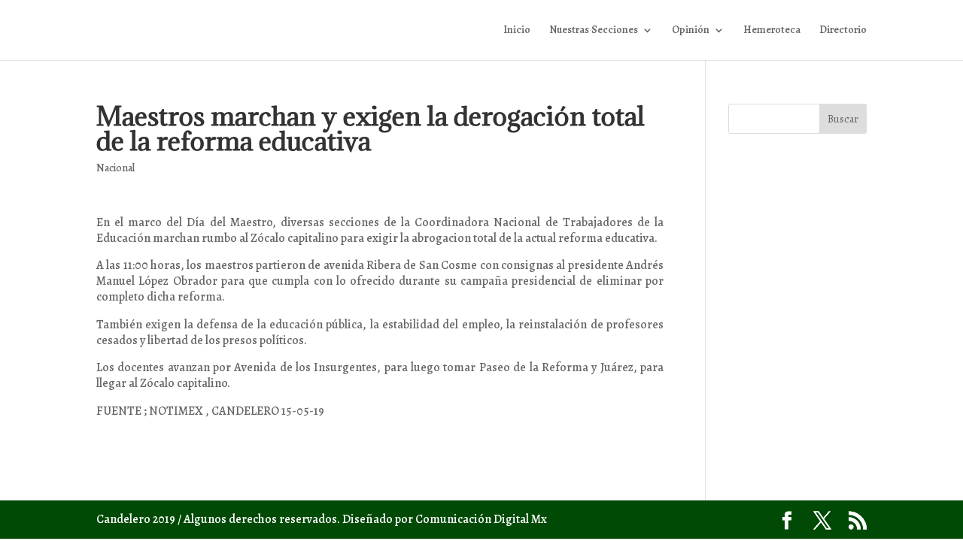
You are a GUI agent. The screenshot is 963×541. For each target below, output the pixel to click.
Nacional (115, 168)
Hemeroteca (771, 31)
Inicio (516, 31)
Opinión (690, 31)
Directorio (843, 31)
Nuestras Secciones (593, 31)
